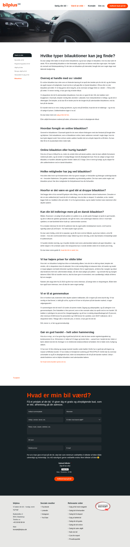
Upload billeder (65, 463)
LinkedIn (45, 510)
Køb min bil (73, 532)
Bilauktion (18, 78)
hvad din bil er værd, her (69, 250)
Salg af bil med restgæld (78, 507)
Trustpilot (16, 378)
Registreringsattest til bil (22, 64)
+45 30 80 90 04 (19, 522)
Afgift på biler (19, 67)
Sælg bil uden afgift (76, 528)
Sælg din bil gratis (75, 521)
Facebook (45, 507)
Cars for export (74, 535)
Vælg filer (65, 469)
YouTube (45, 518)
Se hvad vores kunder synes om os (53, 362)
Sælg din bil (60, 6)
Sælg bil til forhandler (76, 510)
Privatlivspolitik (74, 539)
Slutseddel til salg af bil (22, 75)
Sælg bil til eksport (75, 514)
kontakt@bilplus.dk (20, 529)
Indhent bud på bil (117, 6)
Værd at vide (77, 6)
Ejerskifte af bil (19, 60)
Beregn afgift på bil (21, 71)
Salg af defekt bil (75, 518)
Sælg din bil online (76, 525)
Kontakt (91, 6)
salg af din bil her (63, 115)
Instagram (45, 514)
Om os (101, 6)
